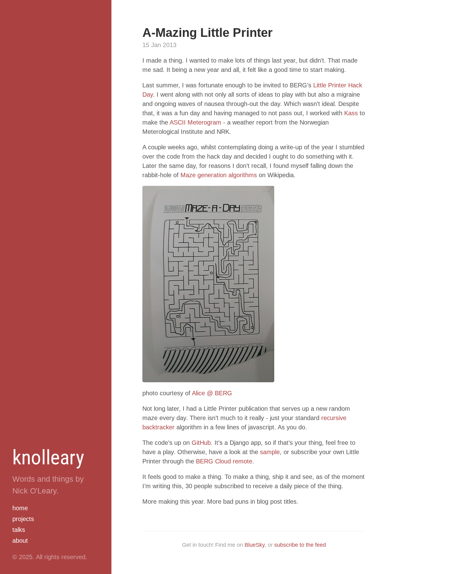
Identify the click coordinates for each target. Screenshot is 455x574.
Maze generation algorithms (218, 175)
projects (23, 518)
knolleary (48, 457)
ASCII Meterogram (195, 122)
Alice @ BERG (212, 393)
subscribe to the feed (300, 545)
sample (270, 452)
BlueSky (255, 545)
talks (18, 529)
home (20, 508)
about (20, 540)
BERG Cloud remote (224, 461)
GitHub (201, 442)
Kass (351, 113)
